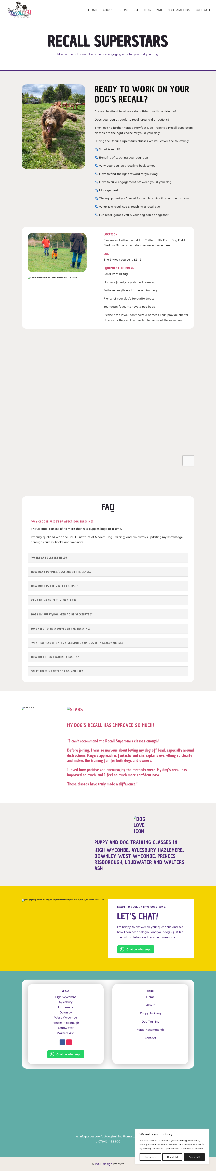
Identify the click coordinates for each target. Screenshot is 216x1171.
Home (150, 997)
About (150, 1005)
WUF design (103, 1164)
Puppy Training (150, 1013)
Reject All (172, 1157)
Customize (150, 1157)
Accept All (194, 1157)
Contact (150, 1038)
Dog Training (150, 1021)
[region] (172, 1146)
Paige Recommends (150, 1030)
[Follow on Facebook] (62, 1042)
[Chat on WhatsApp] (135, 952)
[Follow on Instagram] (69, 1042)
